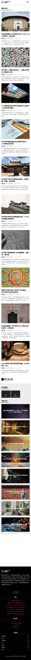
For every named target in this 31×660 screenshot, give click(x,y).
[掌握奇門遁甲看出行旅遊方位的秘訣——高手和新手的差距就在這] (15, 277)
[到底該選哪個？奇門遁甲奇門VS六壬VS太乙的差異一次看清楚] (15, 21)
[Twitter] (17, 592)
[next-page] (11, 379)
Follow (15, 391)
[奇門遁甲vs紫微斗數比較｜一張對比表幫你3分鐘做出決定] (15, 57)
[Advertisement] (15, 550)
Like (6, 391)
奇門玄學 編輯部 (9, 38)
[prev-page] (24, 407)
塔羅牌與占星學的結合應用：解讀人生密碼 (15, 524)
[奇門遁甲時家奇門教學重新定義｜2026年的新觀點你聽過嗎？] (15, 204)
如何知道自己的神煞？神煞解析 (15, 443)
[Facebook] (14, 592)
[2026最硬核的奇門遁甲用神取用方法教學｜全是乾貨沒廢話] (15, 93)
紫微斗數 (3, 38)
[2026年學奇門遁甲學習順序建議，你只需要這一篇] (15, 351)
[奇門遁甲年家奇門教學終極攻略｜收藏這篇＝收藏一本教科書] (15, 166)
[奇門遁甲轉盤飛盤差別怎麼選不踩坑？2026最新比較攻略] (15, 129)
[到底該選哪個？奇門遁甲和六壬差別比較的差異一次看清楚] (15, 313)
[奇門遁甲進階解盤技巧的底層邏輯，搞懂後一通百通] (15, 240)
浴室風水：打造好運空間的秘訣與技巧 (15, 508)
